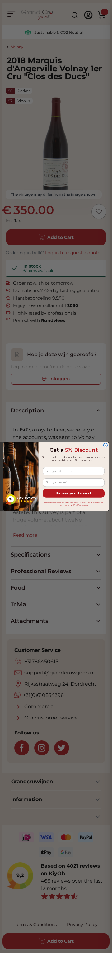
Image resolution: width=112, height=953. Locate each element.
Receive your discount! (73, 493)
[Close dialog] (105, 445)
